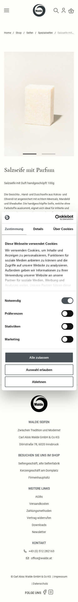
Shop (19, 32)
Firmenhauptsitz (39, 477)
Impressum (60, 576)
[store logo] (39, 15)
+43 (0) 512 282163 (41, 551)
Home (7, 32)
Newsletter (39, 532)
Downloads (39, 525)
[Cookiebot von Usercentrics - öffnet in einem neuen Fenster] (55, 217)
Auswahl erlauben (39, 369)
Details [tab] (38, 229)
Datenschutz (40, 583)
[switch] (67, 313)
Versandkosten (39, 503)
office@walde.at (41, 558)
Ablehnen (39, 382)
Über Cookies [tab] (63, 229)
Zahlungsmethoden (39, 510)
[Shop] (6, 10)
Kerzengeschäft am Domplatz (39, 470)
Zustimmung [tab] (14, 229)
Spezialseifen (45, 32)
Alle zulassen (39, 357)
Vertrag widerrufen (39, 518)
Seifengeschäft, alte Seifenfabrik (39, 463)
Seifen (29, 32)
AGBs (39, 496)
